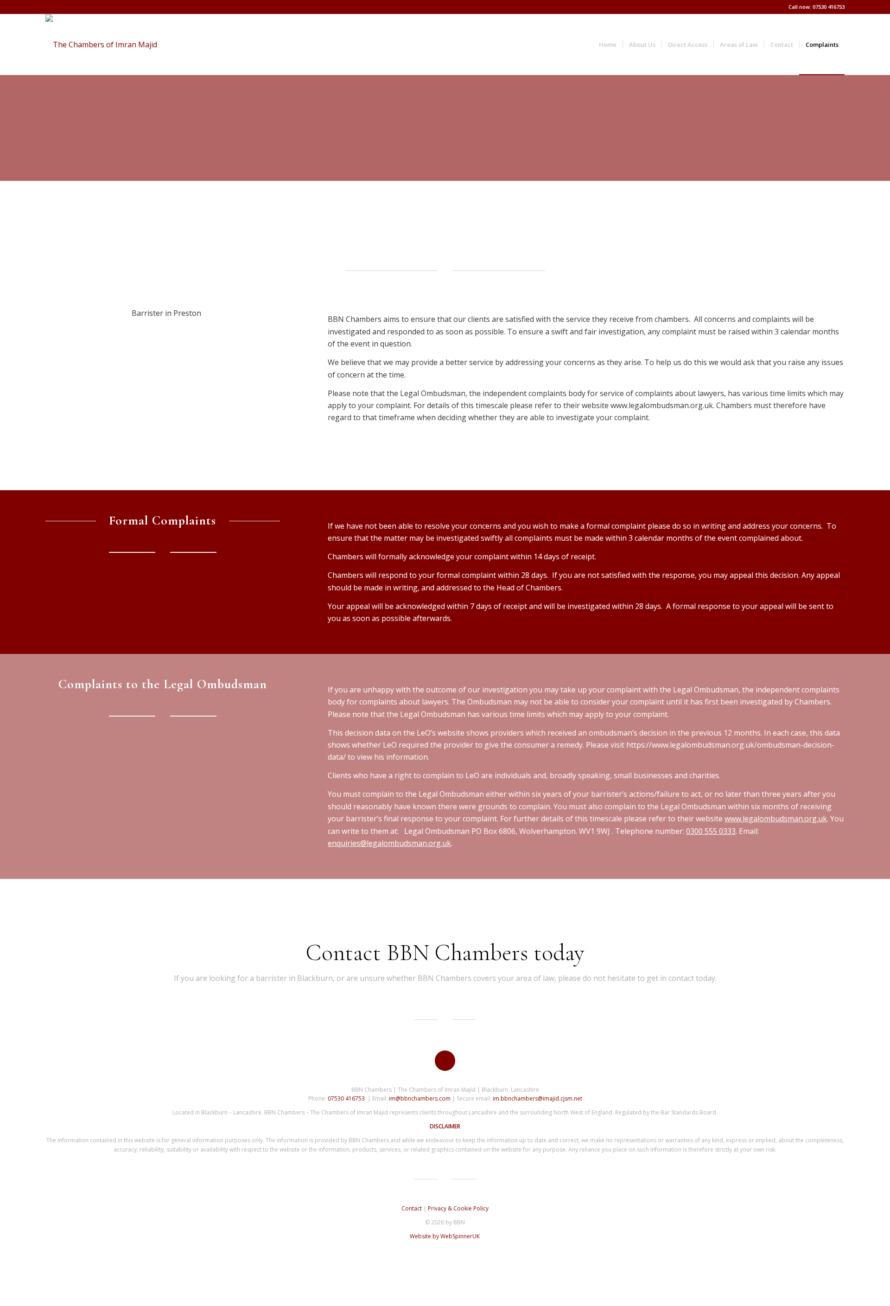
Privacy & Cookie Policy (458, 1208)
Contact (411, 1208)
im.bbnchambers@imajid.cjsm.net (537, 1098)
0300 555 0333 (711, 831)
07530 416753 (346, 1098)
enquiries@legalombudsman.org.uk (389, 843)
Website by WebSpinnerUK (445, 1236)
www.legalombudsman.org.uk (776, 818)
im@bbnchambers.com (420, 1098)
